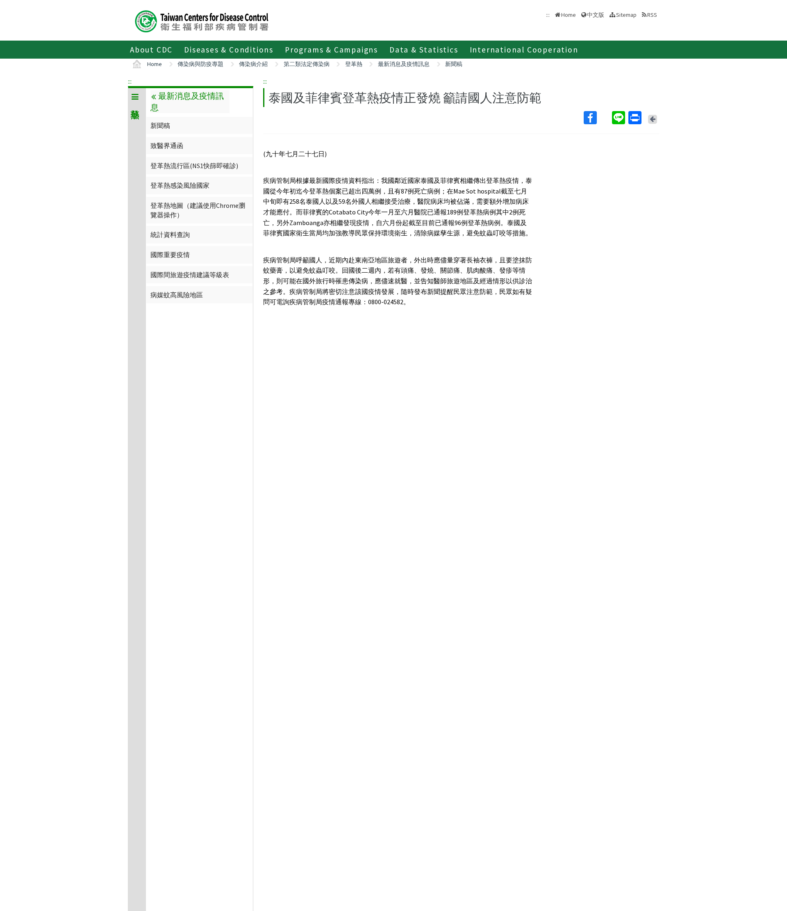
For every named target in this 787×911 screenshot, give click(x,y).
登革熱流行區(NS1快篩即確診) (194, 166)
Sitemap (626, 14)
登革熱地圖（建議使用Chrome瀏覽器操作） (197, 210)
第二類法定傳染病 (307, 64)
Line (619, 117)
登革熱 (353, 64)
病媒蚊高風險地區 (176, 295)
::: (130, 81)
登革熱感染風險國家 (179, 185)
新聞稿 (453, 64)
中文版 (595, 14)
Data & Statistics (423, 50)
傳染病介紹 (253, 64)
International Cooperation (524, 50)
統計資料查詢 (170, 234)
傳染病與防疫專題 (200, 64)
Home (568, 14)
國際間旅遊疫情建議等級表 (189, 275)
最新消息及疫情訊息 (404, 64)
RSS (652, 14)
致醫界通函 (166, 145)
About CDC (151, 50)
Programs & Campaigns (331, 50)
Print (636, 117)
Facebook (597, 117)
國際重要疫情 (170, 255)
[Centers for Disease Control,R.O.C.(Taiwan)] (201, 20)
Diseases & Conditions (228, 50)
